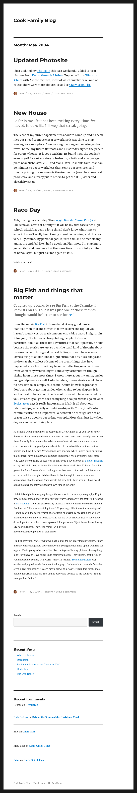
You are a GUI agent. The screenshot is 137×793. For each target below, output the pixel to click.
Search (17, 615)
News (47, 93)
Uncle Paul (23, 669)
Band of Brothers (94, 460)
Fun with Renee (25, 673)
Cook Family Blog (35, 20)
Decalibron (23, 659)
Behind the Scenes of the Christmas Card (38, 664)
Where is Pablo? (25, 655)
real (71, 315)
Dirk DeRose (21, 717)
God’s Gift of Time (39, 745)
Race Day (27, 209)
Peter (22, 93)
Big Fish (40, 324)
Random (48, 591)
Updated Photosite (41, 60)
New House (30, 112)
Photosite (43, 70)
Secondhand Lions (81, 559)
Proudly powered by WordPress (47, 783)
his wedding (22, 503)
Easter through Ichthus (47, 75)
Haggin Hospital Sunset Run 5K (73, 220)
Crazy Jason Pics (80, 84)
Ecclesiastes (21, 403)
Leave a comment (63, 93)
